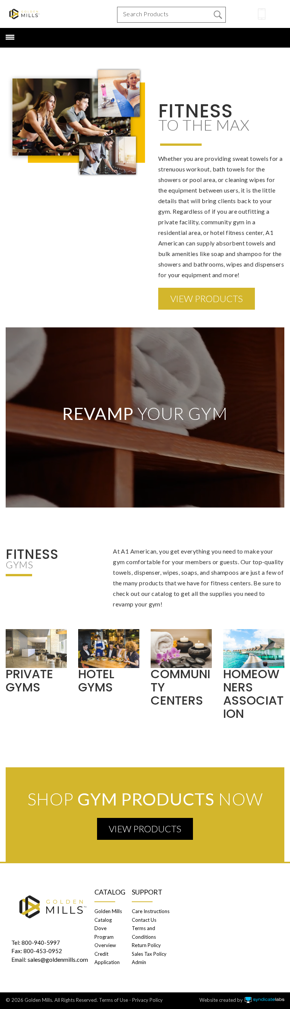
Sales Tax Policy (149, 954)
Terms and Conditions (144, 932)
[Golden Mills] (24, 14)
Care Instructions (151, 911)
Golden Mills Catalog (108, 915)
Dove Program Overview (105, 936)
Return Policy (146, 945)
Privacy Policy (147, 1000)
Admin (139, 962)
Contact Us (144, 920)
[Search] (218, 15)
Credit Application (107, 958)
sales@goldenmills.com (58, 959)
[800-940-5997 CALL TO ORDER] (261, 14)
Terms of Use (113, 1000)
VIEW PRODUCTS (206, 298)
